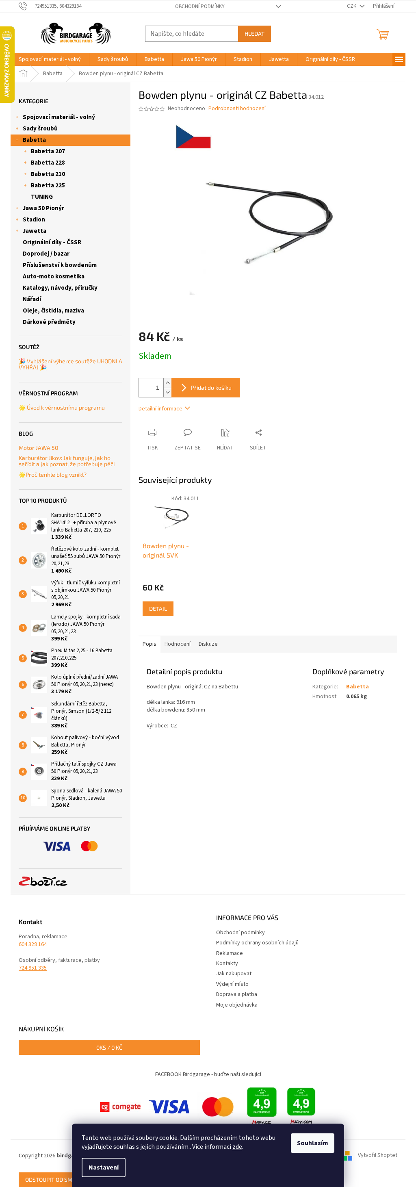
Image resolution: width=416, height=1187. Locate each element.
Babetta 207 (48, 151)
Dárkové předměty (49, 322)
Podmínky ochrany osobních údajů (257, 943)
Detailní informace (160, 409)
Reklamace (229, 953)
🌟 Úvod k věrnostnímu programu (62, 407)
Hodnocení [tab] (178, 644)
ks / (109, 1047)
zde (237, 1146)
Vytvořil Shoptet (377, 1156)
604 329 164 (33, 944)
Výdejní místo (232, 984)
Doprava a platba (236, 994)
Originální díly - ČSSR (52, 242)
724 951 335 (33, 968)
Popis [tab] (149, 644)
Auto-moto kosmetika (53, 276)
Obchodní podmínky (200, 6)
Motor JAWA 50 (38, 448)
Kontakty (227, 963)
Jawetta (34, 231)
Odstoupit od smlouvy (57, 1179)
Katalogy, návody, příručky (60, 288)
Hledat (254, 33)
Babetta (34, 140)
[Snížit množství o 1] (167, 392)
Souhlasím (312, 1143)
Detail (158, 608)
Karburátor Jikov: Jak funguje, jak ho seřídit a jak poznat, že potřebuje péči (67, 461)
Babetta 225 (48, 185)
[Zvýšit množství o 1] (167, 383)
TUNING (42, 197)
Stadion (34, 219)
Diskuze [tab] (208, 644)
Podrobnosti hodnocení (237, 109)
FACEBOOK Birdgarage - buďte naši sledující (208, 1074)
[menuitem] (50, 59)
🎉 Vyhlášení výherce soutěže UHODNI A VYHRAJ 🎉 (70, 364)
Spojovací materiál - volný (59, 117)
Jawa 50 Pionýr (43, 208)
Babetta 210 (48, 174)
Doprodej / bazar (46, 254)
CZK (352, 6)
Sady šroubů (40, 128)
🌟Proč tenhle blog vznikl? (53, 474)
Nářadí (32, 299)
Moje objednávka (237, 1005)
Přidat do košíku (211, 387)
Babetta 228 (48, 162)
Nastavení (104, 1167)
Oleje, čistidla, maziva (53, 310)
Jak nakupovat (233, 974)
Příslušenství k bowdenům (60, 265)
